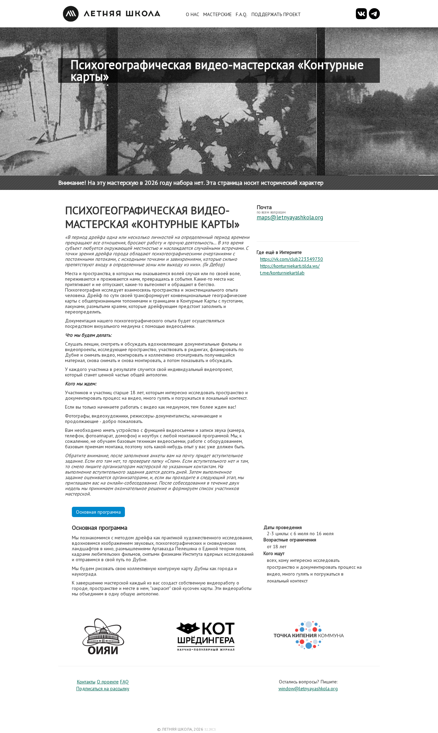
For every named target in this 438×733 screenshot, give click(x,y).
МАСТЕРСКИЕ (217, 14)
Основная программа (98, 512)
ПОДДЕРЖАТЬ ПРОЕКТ (276, 14)
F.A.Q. (241, 14)
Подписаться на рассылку (102, 688)
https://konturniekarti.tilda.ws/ (290, 266)
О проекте (108, 682)
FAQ (124, 682)
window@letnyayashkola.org (308, 688)
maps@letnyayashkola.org (290, 217)
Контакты (86, 682)
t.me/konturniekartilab (282, 273)
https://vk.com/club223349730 (291, 259)
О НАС (192, 14)
